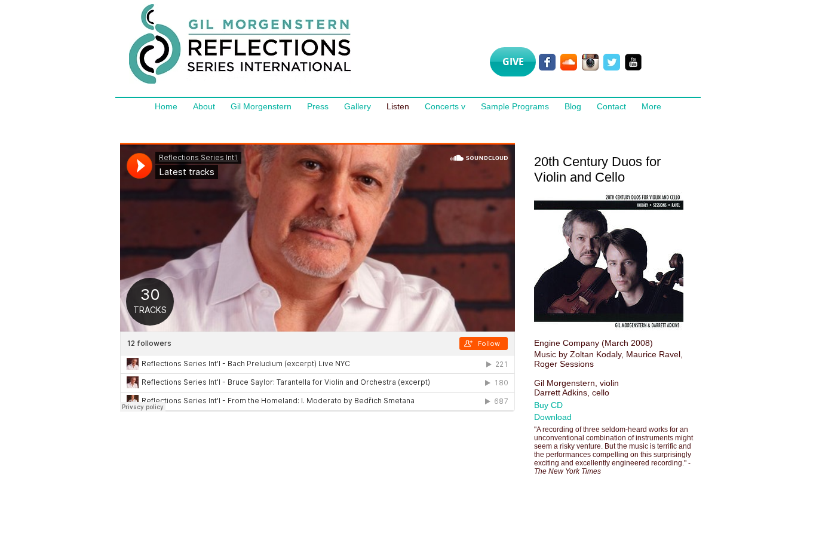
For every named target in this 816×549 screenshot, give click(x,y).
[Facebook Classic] (547, 62)
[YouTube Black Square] (633, 62)
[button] (562, 405)
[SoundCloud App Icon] (568, 62)
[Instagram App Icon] (590, 62)
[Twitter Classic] (611, 62)
